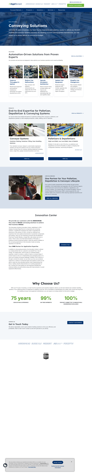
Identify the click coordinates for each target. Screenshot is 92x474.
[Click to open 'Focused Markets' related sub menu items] (22, 10)
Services (50, 10)
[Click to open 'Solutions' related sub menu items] (44, 10)
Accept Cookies (58, 462)
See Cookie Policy (32, 467)
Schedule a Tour (65, 244)
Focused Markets (15, 10)
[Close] (71, 461)
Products (29, 10)
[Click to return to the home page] (16, 4)
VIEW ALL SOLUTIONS (76, 56)
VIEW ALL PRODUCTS (77, 113)
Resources (61, 10)
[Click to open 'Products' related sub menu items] (33, 10)
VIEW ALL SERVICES (52, 198)
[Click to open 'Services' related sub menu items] (54, 10)
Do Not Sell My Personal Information (58, 466)
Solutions (40, 10)
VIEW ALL (27, 158)
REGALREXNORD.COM (76, 2)
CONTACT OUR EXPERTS (75, 5)
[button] (5, 465)
